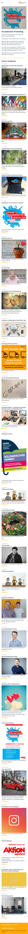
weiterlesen (4, 89)
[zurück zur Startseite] (22, 2)
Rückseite (11, 54)
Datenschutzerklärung (7, 924)
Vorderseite (4, 54)
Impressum (15, 924)
